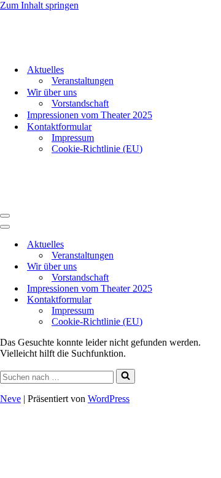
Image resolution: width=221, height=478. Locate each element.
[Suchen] (125, 376)
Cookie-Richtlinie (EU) (97, 148)
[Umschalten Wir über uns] (215, 267)
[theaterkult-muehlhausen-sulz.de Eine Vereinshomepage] (61, 48)
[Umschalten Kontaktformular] (215, 300)
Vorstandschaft (80, 103)
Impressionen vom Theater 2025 (89, 115)
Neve (10, 398)
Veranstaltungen (83, 80)
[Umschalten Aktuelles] (215, 245)
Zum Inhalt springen (39, 5)
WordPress (109, 398)
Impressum (73, 137)
